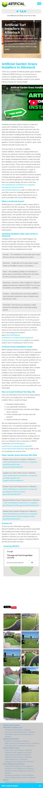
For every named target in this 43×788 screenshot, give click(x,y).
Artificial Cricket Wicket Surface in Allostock (20, 777)
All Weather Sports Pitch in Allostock (18, 730)
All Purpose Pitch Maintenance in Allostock (20, 732)
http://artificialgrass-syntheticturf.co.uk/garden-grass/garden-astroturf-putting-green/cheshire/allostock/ (18, 187)
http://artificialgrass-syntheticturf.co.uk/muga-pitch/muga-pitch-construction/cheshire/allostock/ (17, 446)
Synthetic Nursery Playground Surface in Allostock (19, 772)
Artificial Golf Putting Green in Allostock (19, 766)
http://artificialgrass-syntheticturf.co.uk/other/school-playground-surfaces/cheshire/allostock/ (18, 337)
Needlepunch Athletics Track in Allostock (19, 775)
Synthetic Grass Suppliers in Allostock (18, 752)
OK (32, 562)
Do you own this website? (15, 562)
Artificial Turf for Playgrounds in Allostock (19, 762)
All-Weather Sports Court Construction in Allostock (19, 735)
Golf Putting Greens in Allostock (16, 759)
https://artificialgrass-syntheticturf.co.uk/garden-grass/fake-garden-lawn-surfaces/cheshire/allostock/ (20, 464)
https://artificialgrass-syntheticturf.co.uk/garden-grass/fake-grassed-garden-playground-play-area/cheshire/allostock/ (20, 516)
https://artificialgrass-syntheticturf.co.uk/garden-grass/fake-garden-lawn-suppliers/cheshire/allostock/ (20, 478)
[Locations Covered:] (2, 3)
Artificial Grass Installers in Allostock (18, 755)
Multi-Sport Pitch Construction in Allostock (20, 746)
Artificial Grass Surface (11, 725)
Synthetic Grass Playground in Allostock (19, 768)
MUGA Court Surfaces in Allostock (17, 741)
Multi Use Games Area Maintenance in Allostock (22, 743)
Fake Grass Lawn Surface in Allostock (18, 750)
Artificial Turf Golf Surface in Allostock (18, 757)
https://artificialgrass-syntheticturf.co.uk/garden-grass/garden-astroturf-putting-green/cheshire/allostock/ (20, 491)
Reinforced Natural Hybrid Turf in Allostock (20, 782)
